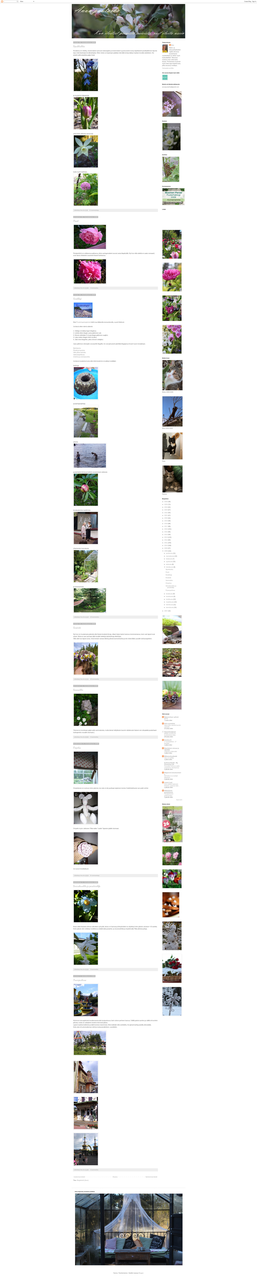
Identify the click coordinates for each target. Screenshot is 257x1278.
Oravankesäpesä (170, 732)
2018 (166, 523)
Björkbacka (77, 348)
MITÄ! (166, 718)
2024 (166, 507)
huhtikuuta (169, 599)
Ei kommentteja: (94, 210)
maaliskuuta (170, 602)
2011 (166, 543)
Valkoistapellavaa (79, 354)
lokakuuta (169, 559)
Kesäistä (77, 627)
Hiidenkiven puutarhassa (168, 791)
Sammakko (78, 689)
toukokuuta (169, 596)
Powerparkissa (79, 980)
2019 (166, 521)
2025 (166, 504)
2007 (166, 611)
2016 (166, 529)
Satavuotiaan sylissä (171, 717)
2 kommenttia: (94, 288)
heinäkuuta (169, 567)
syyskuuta (169, 561)
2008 (166, 551)
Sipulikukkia (79, 46)
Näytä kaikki (179, 799)
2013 (166, 537)
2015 (166, 532)
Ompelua (77, 747)
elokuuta (169, 564)
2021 (166, 515)
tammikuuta (170, 607)
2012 (166, 540)
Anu (172, 45)
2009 (166, 548)
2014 (166, 534)
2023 (166, 510)
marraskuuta (170, 556)
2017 (166, 526)
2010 (166, 545)
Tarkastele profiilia (168, 68)
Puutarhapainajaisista (83, 322)
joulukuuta (169, 553)
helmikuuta (169, 604)
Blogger (141, 1273)
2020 (166, 518)
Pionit (76, 220)
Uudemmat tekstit (79, 1177)
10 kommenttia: (95, 617)
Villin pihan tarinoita (79, 352)
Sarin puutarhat (169, 723)
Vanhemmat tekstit (151, 1177)
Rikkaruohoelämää (170, 756)
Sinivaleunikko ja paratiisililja (86, 886)
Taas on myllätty (169, 758)
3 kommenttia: (94, 737)
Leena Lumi (168, 782)
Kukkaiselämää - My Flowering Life (171, 763)
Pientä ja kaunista (79, 350)
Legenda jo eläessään (170, 751)
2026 (166, 501)
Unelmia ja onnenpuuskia (81, 357)
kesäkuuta (169, 594)
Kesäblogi (77, 298)
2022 (166, 512)
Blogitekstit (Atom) (83, 1180)
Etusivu (115, 1177)
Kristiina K (167, 740)
